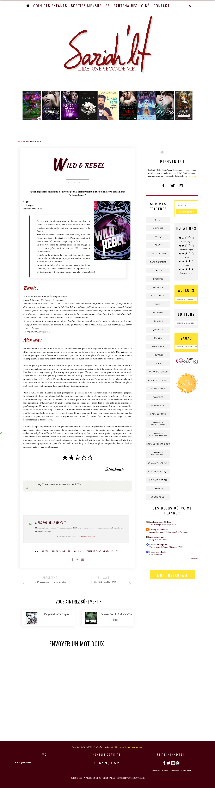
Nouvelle (158, 355)
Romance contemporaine (100, 551)
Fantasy (158, 304)
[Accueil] (28, 5)
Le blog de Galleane (158, 529)
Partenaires (125, 5)
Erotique (158, 287)
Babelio (165, 770)
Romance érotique (158, 471)
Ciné (145, 5)
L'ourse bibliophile (158, 544)
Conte (158, 245)
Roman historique (158, 380)
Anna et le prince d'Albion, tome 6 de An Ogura (168, 532)
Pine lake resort (155, 554)
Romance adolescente (158, 423)
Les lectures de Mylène (160, 521)
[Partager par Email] (82, 559)
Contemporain (158, 253)
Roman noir (158, 388)
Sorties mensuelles (90, 5)
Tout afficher (194, 558)
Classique (158, 236)
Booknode (175, 770)
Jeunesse (158, 329)
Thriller (158, 488)
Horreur (158, 312)
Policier (158, 363)
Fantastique (158, 295)
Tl (27, 141)
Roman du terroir (158, 371)
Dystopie (158, 279)
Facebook (76, 536)
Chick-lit (158, 228)
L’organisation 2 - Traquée (56, 614)
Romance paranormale (158, 453)
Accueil (20, 141)
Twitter (83, 536)
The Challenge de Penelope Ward (162, 524)
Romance (158, 397)
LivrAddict (186, 770)
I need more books (157, 551)
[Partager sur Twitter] (77, 559)
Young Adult (158, 496)
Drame (158, 270)
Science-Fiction (158, 480)
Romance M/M (158, 414)
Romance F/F (158, 405)
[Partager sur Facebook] (72, 559)
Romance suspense (158, 463)
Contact (161, 5)
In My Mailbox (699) (158, 539)
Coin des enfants (50, 5)
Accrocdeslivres (156, 536)
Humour (158, 321)
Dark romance (158, 262)
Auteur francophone (54, 551)
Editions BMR (76, 551)
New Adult (158, 346)
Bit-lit (158, 219)
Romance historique (158, 444)
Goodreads (155, 770)
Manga (158, 338)
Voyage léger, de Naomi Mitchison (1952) (166, 547)
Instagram (92, 536)
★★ (37, 551)
